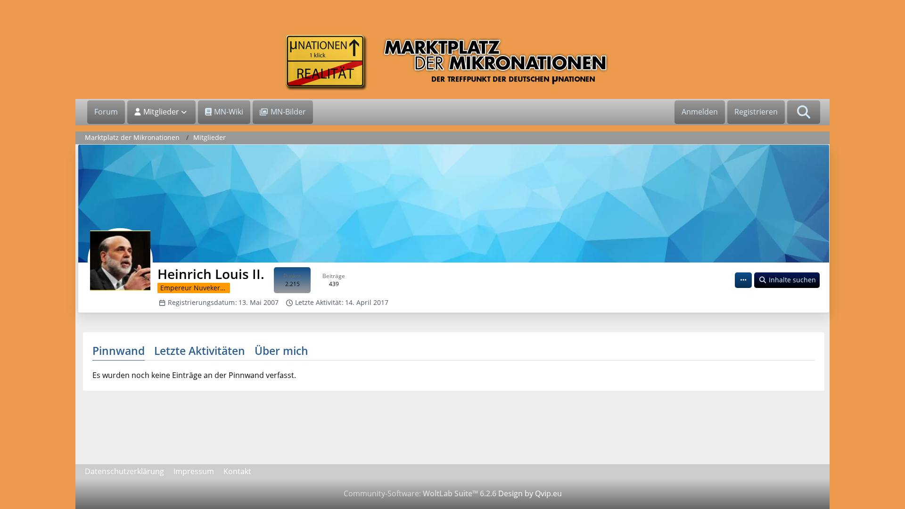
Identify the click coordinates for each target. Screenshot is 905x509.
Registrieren (756, 112)
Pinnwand (118, 350)
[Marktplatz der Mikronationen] (452, 62)
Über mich (281, 350)
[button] (743, 280)
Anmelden (700, 112)
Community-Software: (420, 493)
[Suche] (803, 112)
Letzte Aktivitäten (199, 350)
